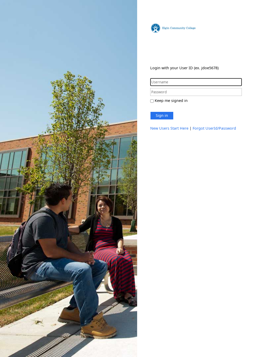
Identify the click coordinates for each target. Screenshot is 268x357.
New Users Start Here (169, 128)
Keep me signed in (171, 100)
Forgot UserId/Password (214, 128)
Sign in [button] (162, 115)
